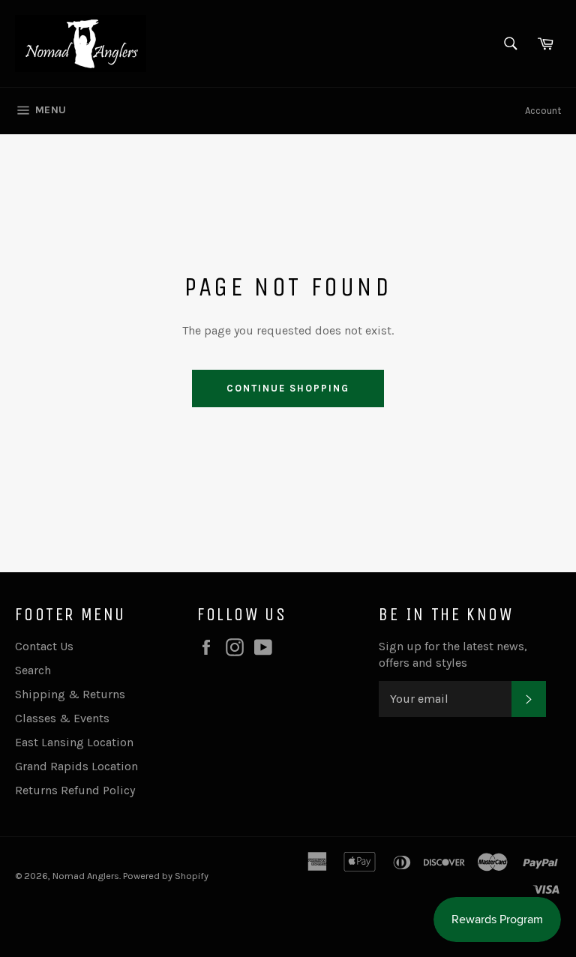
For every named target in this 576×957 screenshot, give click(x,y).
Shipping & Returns (70, 694)
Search (33, 670)
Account (543, 110)
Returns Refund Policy (75, 790)
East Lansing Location (74, 742)
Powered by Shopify (165, 875)
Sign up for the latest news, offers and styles (453, 654)
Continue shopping (287, 388)
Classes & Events (62, 718)
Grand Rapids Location (76, 766)
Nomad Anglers (85, 875)
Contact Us (44, 646)
